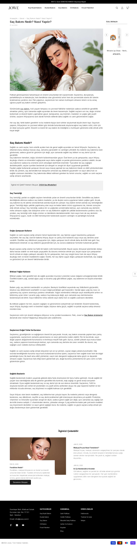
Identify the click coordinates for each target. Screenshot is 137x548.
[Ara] (117, 8)
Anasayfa (13, 18)
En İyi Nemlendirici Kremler (84, 469)
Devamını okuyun (20, 482)
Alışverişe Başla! (80, 2)
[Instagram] (17, 525)
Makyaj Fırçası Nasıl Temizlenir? (86, 448)
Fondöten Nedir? (16, 468)
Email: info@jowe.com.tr (19, 519)
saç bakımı (24, 109)
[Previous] (106, 35)
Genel (22, 18)
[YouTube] (23, 525)
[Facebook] (11, 525)
